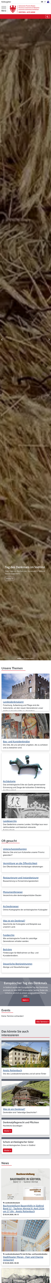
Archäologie (9, 781)
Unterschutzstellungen (15, 849)
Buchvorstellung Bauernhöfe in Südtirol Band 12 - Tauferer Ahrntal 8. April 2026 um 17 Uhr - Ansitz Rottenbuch (23, 1208)
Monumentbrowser (13, 892)
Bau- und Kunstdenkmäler (16, 741)
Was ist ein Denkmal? (14, 920)
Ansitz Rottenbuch (12, 1070)
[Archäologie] (25, 765)
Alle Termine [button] (41, 1021)
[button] (2, 339)
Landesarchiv (10, 821)
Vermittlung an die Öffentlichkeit (20, 863)
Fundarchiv (8, 935)
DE (42, 2)
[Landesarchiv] (25, 805)
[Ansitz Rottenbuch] (25, 1054)
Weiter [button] (9, 579)
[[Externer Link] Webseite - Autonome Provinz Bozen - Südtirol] (24, 9)
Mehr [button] (25, 1000)
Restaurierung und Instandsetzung (21, 877)
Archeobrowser (11, 906)
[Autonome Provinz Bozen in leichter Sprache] (48, 2)
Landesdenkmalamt (13, 701)
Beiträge (7, 949)
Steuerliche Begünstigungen (17, 963)
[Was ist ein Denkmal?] (25, 1093)
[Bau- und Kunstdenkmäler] (25, 725)
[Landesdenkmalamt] (25, 686)
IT (45, 2)
